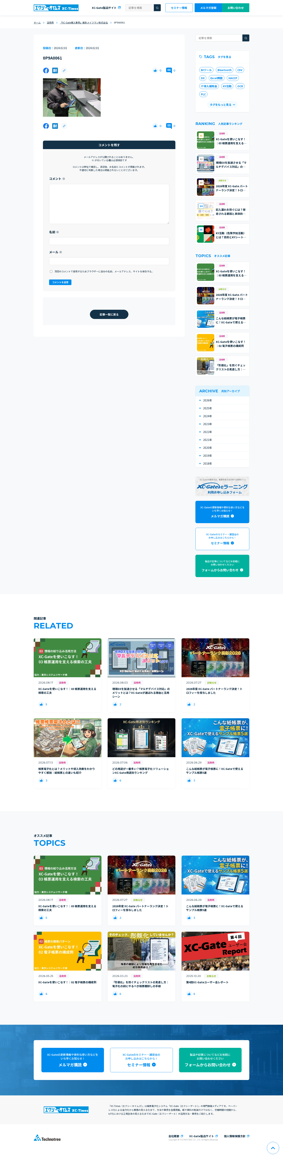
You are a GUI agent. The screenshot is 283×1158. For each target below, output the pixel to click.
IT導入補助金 (209, 86)
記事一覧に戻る (109, 314)
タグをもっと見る (220, 105)
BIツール (206, 70)
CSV (239, 70)
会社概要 (173, 1136)
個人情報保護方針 (234, 1136)
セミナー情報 (179, 8)
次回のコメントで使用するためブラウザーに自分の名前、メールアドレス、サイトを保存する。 (104, 271)
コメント (57, 178)
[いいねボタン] (155, 70)
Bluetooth (225, 70)
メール (55, 252)
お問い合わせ (236, 8)
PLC (203, 94)
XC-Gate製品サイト (104, 8)
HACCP (233, 78)
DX (203, 78)
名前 (54, 232)
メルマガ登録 (208, 8)
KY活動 (227, 86)
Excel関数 (216, 78)
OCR (240, 86)
